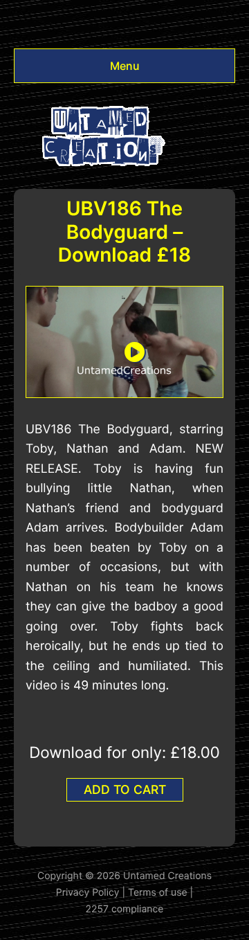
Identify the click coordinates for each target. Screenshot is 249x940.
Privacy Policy (88, 892)
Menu (125, 66)
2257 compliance (125, 909)
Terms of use (157, 892)
